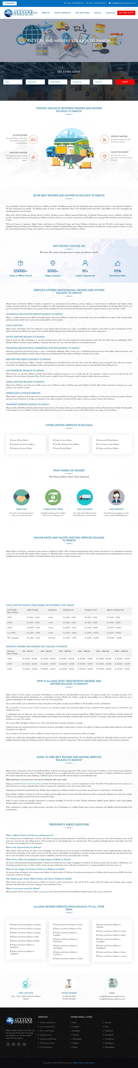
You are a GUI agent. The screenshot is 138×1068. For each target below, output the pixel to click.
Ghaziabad (108, 1035)
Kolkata (75, 1043)
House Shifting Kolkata (20, 440)
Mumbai (107, 1023)
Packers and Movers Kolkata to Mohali (112, 931)
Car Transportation (47, 1027)
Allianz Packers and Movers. (84, 1063)
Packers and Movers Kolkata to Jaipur (111, 935)
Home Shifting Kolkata (63, 448)
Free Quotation (45, 1047)
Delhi (74, 1023)
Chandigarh (109, 1043)
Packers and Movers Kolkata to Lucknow (112, 956)
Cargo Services (45, 1035)
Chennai (75, 1035)
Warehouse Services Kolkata (22, 448)
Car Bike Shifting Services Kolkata (67, 444)
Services (98, 13)
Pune (106, 1027)
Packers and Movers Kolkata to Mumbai (26, 925)
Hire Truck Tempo (82, 13)
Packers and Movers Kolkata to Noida (25, 941)
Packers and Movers (63, 13)
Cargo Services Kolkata (63, 440)
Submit (125, 82)
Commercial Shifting (47, 1039)
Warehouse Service (47, 1043)
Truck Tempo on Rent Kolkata (108, 444)
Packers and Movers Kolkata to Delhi (25, 937)
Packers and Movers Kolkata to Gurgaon (26, 929)
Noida (74, 1047)
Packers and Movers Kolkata (108, 448)
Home (35, 13)
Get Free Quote (126, 13)
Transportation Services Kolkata (23, 444)
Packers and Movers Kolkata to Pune (68, 929)
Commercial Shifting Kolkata (108, 440)
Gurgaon (75, 1027)
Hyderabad (76, 1039)
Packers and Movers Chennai (32, 784)
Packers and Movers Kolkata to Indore (112, 952)
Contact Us (110, 13)
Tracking (10, 3)
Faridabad (108, 1031)
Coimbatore (109, 1039)
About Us (45, 13)
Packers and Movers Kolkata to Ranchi (69, 959)
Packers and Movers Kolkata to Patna (68, 925)
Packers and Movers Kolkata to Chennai (26, 933)
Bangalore (76, 1031)
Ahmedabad (109, 1047)
